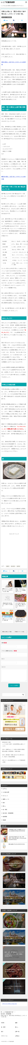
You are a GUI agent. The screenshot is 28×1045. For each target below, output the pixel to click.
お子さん (5, 788)
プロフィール (4, 1035)
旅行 (4, 802)
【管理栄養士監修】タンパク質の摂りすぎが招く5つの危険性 (14, 970)
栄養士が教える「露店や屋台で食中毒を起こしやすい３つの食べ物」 (14, 880)
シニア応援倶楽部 (8, 2)
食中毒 (18, 566)
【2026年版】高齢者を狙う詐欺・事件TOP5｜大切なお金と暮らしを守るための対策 (17, 838)
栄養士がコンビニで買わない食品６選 (7, 619)
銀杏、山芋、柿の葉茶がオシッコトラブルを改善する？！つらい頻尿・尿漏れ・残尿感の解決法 (14, 954)
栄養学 (7, 566)
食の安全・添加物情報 (6, 17)
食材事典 (5, 816)
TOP (7, 1012)
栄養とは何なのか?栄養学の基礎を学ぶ (14, 921)
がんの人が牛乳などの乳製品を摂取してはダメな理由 (14, 987)
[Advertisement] (14, 549)
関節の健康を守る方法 (16, 844)
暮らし (4, 806)
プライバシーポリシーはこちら (9, 1003)
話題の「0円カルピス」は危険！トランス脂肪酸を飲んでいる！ (20, 590)
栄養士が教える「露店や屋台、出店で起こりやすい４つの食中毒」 (8, 631)
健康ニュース (6, 799)
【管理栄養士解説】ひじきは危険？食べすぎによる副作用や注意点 (20, 620)
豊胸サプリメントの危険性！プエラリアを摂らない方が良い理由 (7, 590)
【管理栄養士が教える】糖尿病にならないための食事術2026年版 (17, 830)
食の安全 (13, 566)
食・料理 (5, 809)
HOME (2, 1022)
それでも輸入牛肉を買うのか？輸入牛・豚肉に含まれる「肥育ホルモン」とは (20, 605)
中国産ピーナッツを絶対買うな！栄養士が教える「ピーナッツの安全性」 (21, 631)
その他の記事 (6, 792)
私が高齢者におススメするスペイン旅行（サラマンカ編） (14, 897)
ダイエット (5, 795)
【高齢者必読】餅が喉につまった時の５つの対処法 (7, 604)
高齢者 (4, 820)
